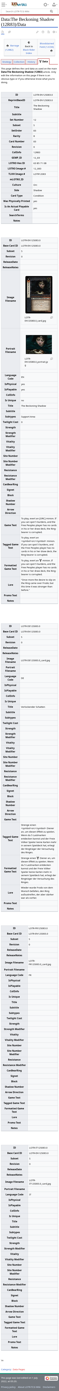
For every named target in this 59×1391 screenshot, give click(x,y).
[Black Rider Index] (29, 42)
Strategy (6, 61)
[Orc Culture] (40, 61)
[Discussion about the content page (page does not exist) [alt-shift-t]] (9, 32)
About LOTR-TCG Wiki (29, 1386)
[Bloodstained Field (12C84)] (51, 50)
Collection (19, 61)
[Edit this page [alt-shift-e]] (37, 32)
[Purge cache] (48, 32)
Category (6, 1369)
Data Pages (19, 1369)
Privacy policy (8, 1386)
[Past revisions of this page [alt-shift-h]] (43, 32)
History (31, 61)
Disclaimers (49, 1386)
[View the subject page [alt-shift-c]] (2, 32)
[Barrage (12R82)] (7, 45)
